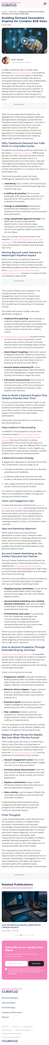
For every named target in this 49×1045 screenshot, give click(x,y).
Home (4, 12)
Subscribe (36, 963)
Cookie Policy (28, 1026)
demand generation (21, 73)
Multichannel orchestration (17, 336)
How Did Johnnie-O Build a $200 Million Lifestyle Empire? (21, 926)
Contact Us (16, 1026)
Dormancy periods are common (17, 654)
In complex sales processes (28, 566)
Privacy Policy (7, 1030)
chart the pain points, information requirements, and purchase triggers (21, 437)
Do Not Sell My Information (11, 1033)
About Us (5, 1026)
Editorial (13, 12)
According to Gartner (22, 153)
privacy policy (12, 973)
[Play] (24, 40)
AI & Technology (8, 1007)
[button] (16, 935)
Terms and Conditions (23, 1030)
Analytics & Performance (12, 1012)
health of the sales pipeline (24, 752)
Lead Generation (9, 1003)
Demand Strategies (10, 998)
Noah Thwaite (17, 60)
